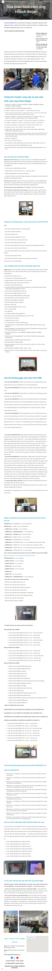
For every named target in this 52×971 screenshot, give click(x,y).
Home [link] (39, 1)
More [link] (45, 1)
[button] (50, 1)
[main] (26, 10)
